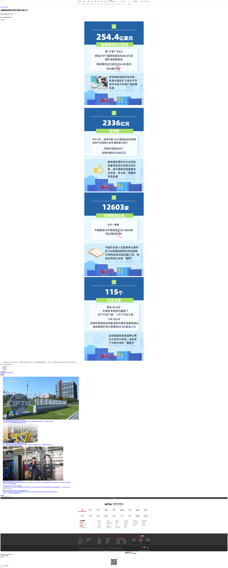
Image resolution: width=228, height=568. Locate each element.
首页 (80, 1)
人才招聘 (124, 542)
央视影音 (99, 540)
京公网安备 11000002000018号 (111, 550)
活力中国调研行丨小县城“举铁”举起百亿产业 (12, 481)
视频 (95, 1)
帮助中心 (107, 542)
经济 (1, 5)
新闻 (88, 1)
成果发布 (148, 538)
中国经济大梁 (19, 445)
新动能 (14, 445)
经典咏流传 (126, 520)
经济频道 (6, 7)
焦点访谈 (108, 520)
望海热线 (118, 542)
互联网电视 (108, 538)
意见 (11, 488)
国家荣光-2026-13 (83, 524)
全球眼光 (5, 369)
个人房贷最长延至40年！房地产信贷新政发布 (12, 485)
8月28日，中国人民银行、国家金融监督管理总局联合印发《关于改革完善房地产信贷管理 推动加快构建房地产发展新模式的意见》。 (31, 491)
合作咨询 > (141, 542)
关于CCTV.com (81, 540)
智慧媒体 (133, 540)
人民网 (4, 13)
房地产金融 (14, 493)
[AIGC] (135, 1)
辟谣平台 (118, 540)
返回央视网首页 (3, 372)
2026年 (11, 422)
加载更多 (2, 495)
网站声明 (80, 542)
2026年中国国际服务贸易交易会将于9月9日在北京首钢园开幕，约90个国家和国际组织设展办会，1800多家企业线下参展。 (28, 421)
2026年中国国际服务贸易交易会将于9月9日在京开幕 (14, 420)
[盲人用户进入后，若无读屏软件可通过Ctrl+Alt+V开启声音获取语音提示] (141, 1)
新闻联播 (99, 520)
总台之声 (80, 538)
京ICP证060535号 (81, 550)
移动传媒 (99, 542)
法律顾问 (124, 540)
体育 (102, 1)
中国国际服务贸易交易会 (17, 422)
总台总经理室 (88, 538)
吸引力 (4, 367)
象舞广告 (88, 540)
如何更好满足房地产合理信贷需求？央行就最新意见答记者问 (15, 490)
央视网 (2, 7)
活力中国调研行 (13, 483)
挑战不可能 (135, 520)
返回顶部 (2, 373)
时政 (84, 1)
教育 (105, 1)
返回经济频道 (10, 372)
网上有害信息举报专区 (121, 538)
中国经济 (11, 445)
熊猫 (109, 1)
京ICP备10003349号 (94, 550)
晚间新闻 (117, 520)
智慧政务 (140, 540)
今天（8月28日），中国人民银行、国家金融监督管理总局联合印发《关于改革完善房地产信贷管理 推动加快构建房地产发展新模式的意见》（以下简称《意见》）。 (37, 487)
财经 (99, 1)
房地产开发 (18, 493)
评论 (92, 1)
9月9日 (24, 422)
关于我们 (133, 538)
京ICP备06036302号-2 (87, 550)
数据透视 (5, 366)
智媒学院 (140, 538)
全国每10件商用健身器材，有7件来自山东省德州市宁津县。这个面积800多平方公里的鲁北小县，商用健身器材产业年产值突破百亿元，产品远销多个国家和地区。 (37, 482)
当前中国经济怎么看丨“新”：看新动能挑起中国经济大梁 (14, 443)
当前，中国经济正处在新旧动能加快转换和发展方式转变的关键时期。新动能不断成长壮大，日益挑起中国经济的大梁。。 (28, 444)
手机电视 (107, 540)
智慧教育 (148, 540)
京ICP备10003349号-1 (112, 498)
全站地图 (114, 497)
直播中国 (113, 1)
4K (117, 1)
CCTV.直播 (123, 1)
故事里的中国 (144, 520)
